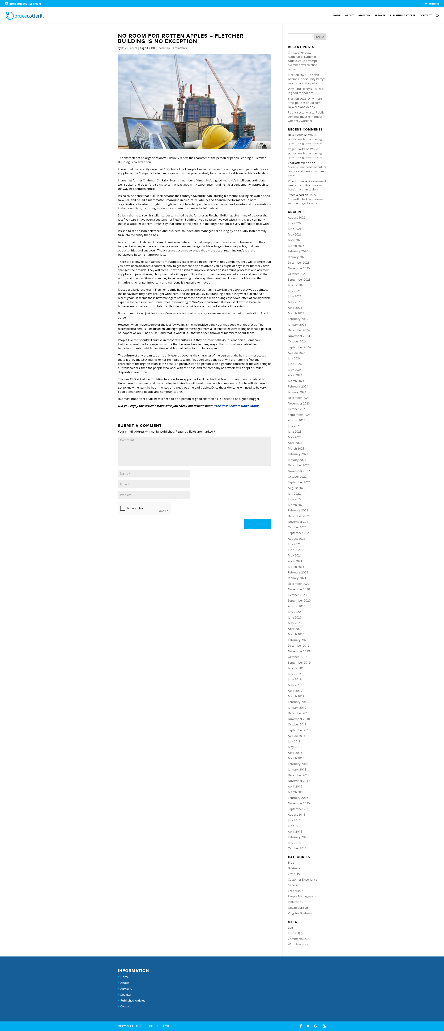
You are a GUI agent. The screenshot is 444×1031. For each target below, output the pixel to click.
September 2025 (299, 279)
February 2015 (298, 837)
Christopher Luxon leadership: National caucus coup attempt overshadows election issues (302, 60)
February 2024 (298, 386)
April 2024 (295, 375)
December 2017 (299, 775)
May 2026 (295, 234)
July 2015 (294, 820)
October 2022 (297, 476)
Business (294, 868)
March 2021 (296, 567)
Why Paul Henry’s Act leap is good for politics (306, 91)
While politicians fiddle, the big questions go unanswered (305, 139)
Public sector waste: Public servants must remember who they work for (306, 116)
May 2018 (295, 747)
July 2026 (294, 223)
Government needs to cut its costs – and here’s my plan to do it (307, 171)
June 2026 (295, 229)
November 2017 (299, 781)
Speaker (380, 15)
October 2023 (297, 409)
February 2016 (298, 798)
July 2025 (294, 291)
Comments (298, 939)
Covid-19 (294, 874)
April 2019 (295, 691)
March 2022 (296, 505)
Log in (292, 927)
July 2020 (294, 612)
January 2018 (297, 769)
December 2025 (299, 262)
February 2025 (298, 319)
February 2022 (298, 510)
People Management (302, 896)
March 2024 (296, 381)
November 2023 (299, 403)
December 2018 (299, 713)
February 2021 (298, 572)
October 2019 (297, 657)
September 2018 (299, 730)
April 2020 (295, 629)
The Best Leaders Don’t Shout (236, 406)
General (293, 885)
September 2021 (299, 533)
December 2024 (299, 330)
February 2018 (298, 764)
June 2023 (295, 431)
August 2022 (296, 488)
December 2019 (299, 645)
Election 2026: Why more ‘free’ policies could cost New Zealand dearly (305, 103)
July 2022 (294, 493)
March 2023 (296, 448)
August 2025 (296, 285)
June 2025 (295, 296)
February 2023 (298, 454)
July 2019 (294, 674)
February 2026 (298, 251)
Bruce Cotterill (129, 48)
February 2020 (298, 640)
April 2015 (295, 831)
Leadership (163, 48)
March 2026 (296, 246)
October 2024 (297, 341)
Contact (426, 15)
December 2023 (299, 398)
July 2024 (294, 358)
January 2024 (297, 392)
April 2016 (295, 786)
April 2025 (295, 308)
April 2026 (295, 240)
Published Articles (402, 15)
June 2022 (295, 499)
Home (337, 15)
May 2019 (295, 685)
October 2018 (297, 724)
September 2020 (299, 600)
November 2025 (299, 268)
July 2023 (294, 426)
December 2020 (299, 584)
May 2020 (295, 623)
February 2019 (298, 702)
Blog (291, 862)
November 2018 (299, 719)
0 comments (180, 48)
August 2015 (296, 814)
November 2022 (299, 471)
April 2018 (295, 753)
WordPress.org (298, 944)
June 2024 (295, 364)
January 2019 (297, 708)
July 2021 (294, 544)
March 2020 (296, 634)
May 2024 (295, 370)
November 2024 (299, 336)
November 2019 (299, 651)
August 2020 (296, 606)
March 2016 (296, 792)
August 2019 (296, 668)
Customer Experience (302, 879)
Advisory (364, 15)
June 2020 (295, 617)
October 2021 (297, 527)
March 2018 (296, 758)
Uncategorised (298, 908)
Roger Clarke (296, 149)
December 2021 (299, 516)
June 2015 (295, 826)
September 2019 (299, 662)
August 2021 (296, 539)
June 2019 (295, 679)
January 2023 (297, 460)
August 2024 (296, 353)
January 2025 (297, 325)
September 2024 (299, 347)
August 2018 (296, 736)
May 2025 (295, 302)
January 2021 (297, 578)
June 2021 (295, 550)
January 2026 (297, 257)
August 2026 (296, 217)
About (349, 15)
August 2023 (296, 420)
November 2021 (299, 522)
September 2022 (299, 482)
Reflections (295, 902)
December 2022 (299, 465)
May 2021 (295, 555)
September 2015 (299, 809)
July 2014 (294, 843)
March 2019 (296, 696)
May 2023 (295, 437)
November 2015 (299, 803)
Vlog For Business (300, 913)
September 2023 (299, 415)
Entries (295, 933)
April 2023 (295, 443)
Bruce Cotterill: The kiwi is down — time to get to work (305, 199)
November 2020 (299, 589)
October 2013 (297, 848)
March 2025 (296, 313)
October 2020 (297, 595)
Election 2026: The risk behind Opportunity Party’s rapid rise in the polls (306, 79)
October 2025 (297, 274)
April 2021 (295, 561)
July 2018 (294, 741)
